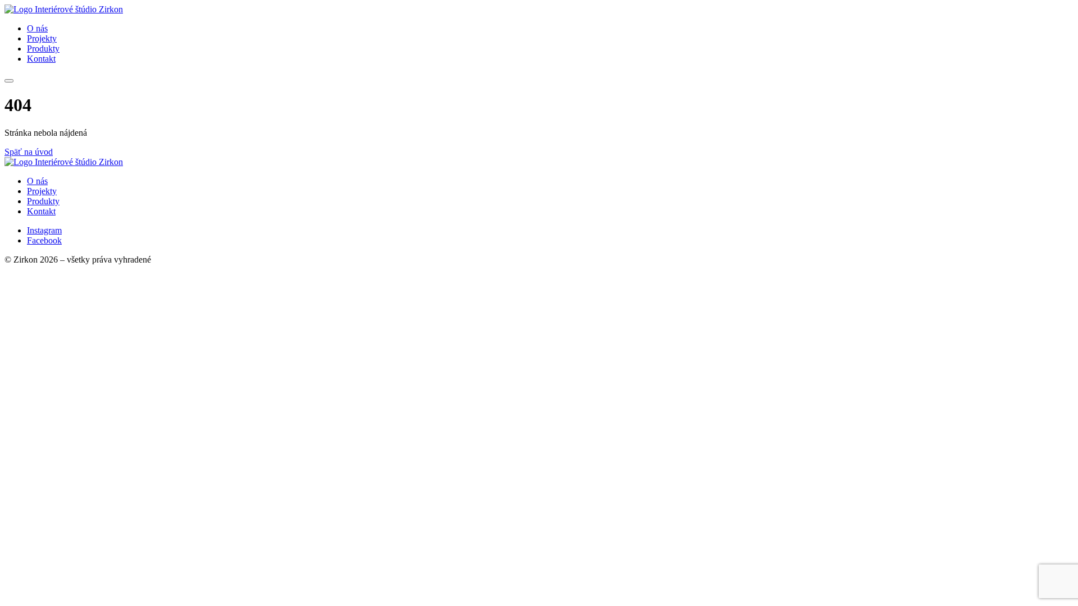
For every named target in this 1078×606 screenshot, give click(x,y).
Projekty (42, 38)
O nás (37, 28)
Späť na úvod (28, 152)
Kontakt (41, 58)
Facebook (44, 240)
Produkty (43, 48)
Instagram (44, 230)
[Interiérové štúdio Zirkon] (63, 9)
